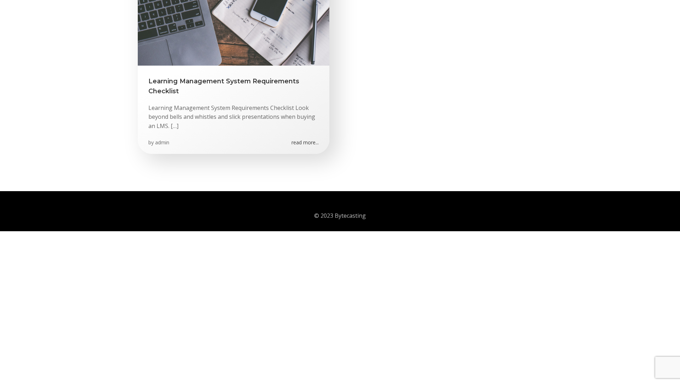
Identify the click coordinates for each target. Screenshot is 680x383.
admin (162, 142)
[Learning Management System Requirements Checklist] (233, 12)
